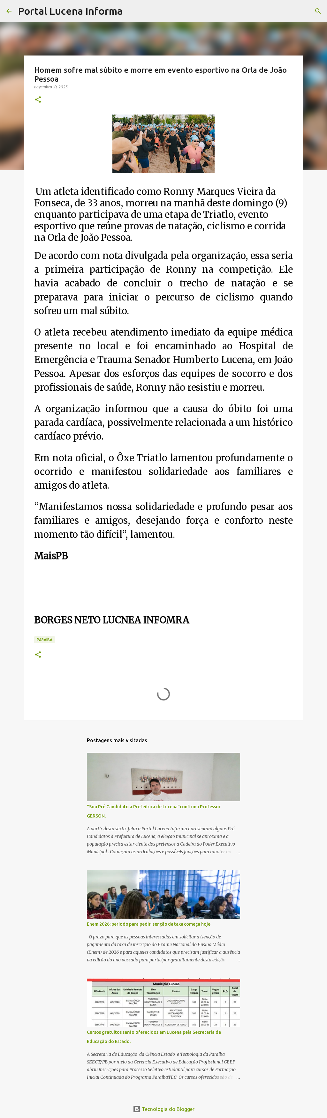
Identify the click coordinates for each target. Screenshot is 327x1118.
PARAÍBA (44, 640)
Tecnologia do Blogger (167, 1109)
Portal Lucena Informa (70, 11)
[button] (38, 100)
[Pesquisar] (131, 11)
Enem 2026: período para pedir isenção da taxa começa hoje (148, 924)
